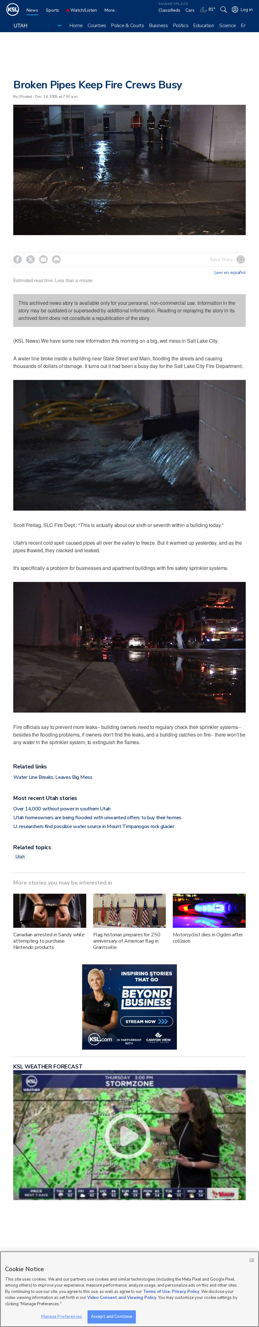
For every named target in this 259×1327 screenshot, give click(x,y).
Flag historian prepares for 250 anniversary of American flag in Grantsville (126, 941)
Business (158, 25)
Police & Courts (127, 25)
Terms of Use (156, 1291)
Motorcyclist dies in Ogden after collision (208, 938)
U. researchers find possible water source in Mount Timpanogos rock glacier (93, 826)
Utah (20, 856)
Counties (96, 25)
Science (227, 25)
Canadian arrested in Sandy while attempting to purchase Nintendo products (49, 941)
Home (75, 25)
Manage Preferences (61, 1316)
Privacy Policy (185, 1291)
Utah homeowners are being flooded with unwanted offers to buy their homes (97, 817)
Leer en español (230, 272)
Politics (181, 25)
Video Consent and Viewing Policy (121, 1297)
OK (251, 1260)
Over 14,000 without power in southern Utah (62, 808)
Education (203, 25)
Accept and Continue (111, 1316)
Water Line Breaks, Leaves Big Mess (52, 777)
